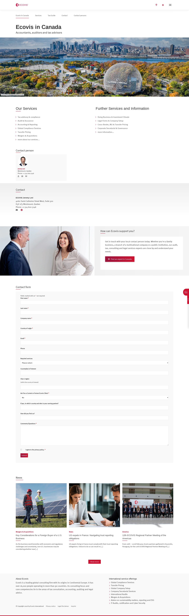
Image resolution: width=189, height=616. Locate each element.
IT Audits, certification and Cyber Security (128, 603)
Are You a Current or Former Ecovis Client (34, 393)
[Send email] (17, 210)
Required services (26, 358)
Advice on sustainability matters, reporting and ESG (132, 600)
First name (24, 298)
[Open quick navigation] (186, 292)
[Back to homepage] (22, 5)
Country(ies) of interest (28, 369)
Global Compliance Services (122, 582)
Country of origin (26, 328)
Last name (24, 308)
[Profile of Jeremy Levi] (19, 176)
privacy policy (39, 450)
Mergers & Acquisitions (120, 597)
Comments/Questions (28, 423)
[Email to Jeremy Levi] (26, 176)
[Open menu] (170, 5)
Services (38, 15)
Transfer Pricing (117, 585)
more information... (106, 132)
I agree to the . (35, 450)
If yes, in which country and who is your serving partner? (39, 403)
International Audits (119, 594)
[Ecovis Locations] (157, 5)
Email (22, 338)
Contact (65, 15)
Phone (22, 348)
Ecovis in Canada (22, 15)
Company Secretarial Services (123, 591)
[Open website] (22, 210)
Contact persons (80, 15)
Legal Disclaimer (63, 606)
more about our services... (29, 139)
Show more (94, 562)
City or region (24, 379)
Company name (26, 318)
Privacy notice (50, 606)
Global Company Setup (120, 588)
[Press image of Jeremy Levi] (22, 176)
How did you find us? (27, 413)
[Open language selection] (163, 5)
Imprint (73, 606)
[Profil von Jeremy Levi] (41, 161)
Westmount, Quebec (25, 171)
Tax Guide (51, 15)
